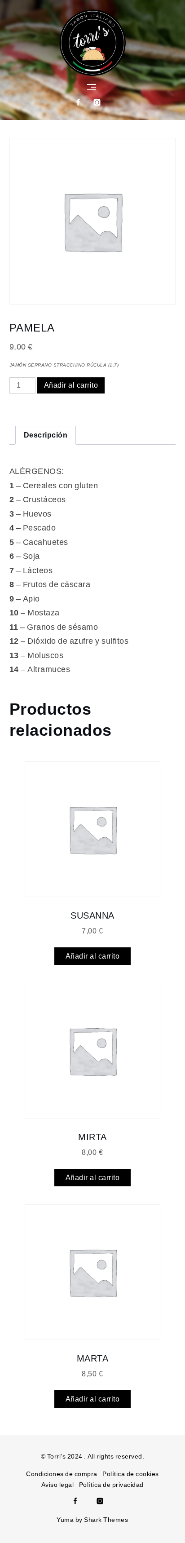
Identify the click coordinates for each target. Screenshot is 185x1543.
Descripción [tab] (46, 435)
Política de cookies (130, 1474)
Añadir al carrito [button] (93, 956)
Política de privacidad (111, 1485)
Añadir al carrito (71, 385)
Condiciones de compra (61, 1474)
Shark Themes (106, 1520)
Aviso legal (57, 1485)
